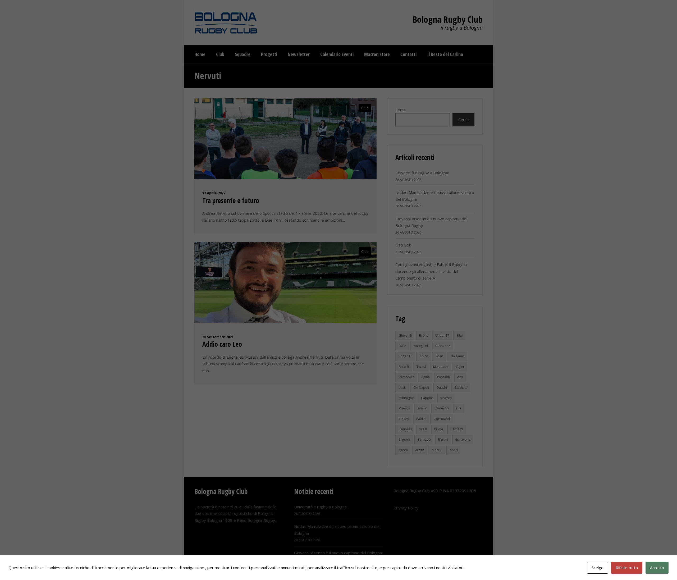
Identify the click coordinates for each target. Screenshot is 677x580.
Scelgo (597, 567)
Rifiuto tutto (627, 567)
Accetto (657, 567)
